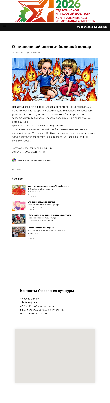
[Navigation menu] (4, 27)
